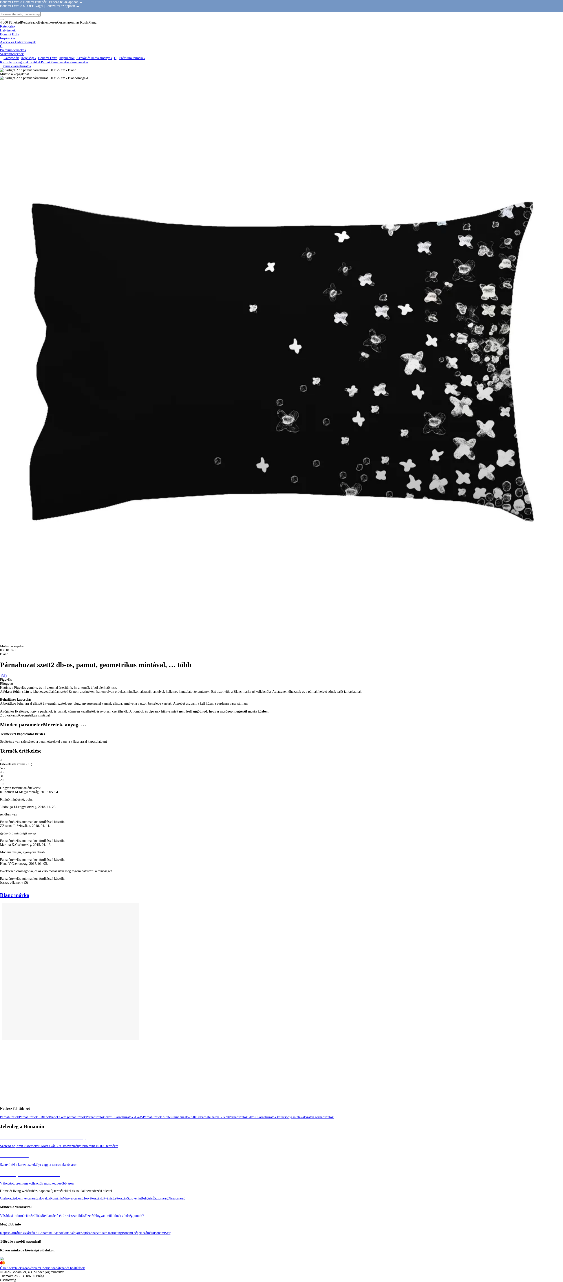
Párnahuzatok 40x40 (100, 1117)
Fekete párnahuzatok (71, 1117)
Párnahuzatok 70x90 (243, 1117)
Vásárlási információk (15, 1216)
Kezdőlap (6, 62)
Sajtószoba (88, 1233)
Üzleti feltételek (11, 1268)
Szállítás (36, 1216)
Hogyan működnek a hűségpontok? (119, 1216)
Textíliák (35, 62)
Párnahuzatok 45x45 (128, 1117)
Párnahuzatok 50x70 (214, 1117)
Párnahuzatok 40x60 (157, 1117)
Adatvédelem (31, 1268)
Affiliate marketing (109, 1233)
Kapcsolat (7, 1233)
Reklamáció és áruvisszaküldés (63, 1216)
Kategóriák (21, 62)
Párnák (46, 62)
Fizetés (89, 1216)
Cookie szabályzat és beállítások (62, 1268)
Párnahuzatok (78, 62)
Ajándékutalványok (67, 1233)
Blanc (53, 1117)
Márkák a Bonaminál (38, 1233)
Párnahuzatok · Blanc (34, 1117)
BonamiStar (162, 1233)
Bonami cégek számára (138, 1233)
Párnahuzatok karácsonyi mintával (281, 1117)
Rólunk (19, 1233)
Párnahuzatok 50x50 (186, 1117)
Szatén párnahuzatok (319, 1117)
